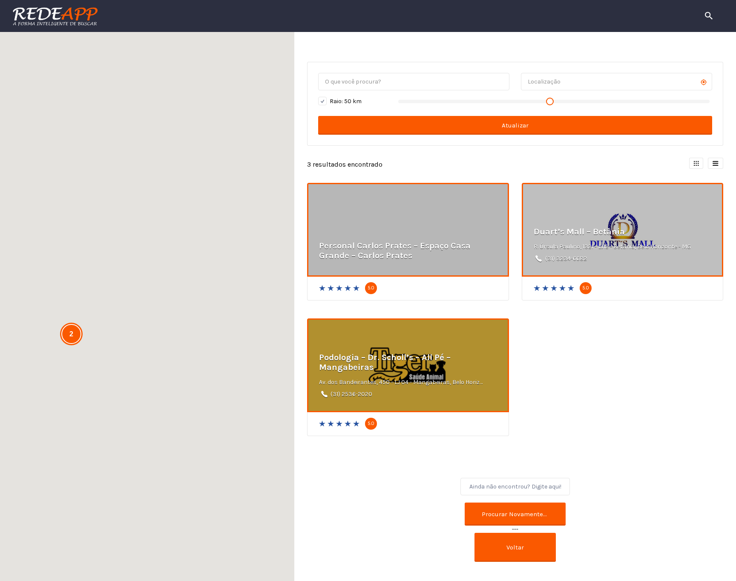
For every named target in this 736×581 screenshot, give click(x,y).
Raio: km (345, 101)
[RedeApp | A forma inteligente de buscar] (147, 16)
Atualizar (515, 125)
